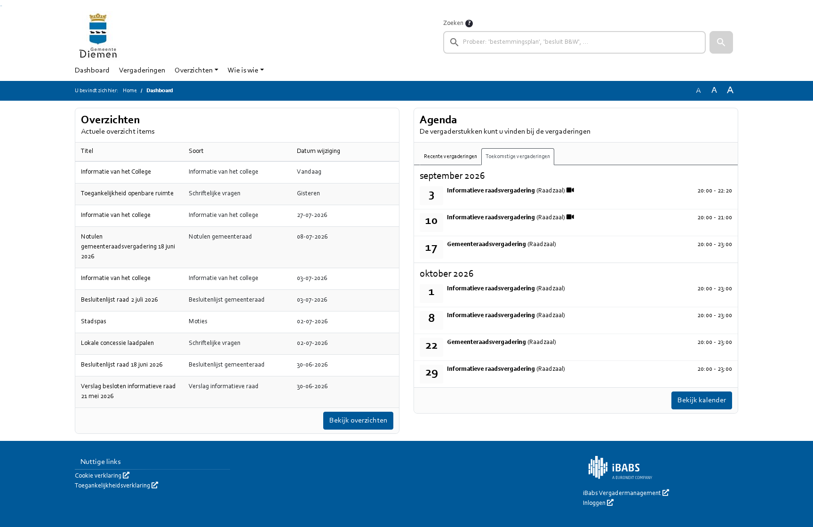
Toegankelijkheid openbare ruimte (127, 194)
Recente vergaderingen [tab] (450, 157)
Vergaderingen (142, 70)
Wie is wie (243, 70)
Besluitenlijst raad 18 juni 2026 (121, 365)
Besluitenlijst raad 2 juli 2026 (119, 300)
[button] (721, 42)
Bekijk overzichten (358, 420)
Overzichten (194, 70)
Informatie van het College (116, 172)
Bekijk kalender (702, 400)
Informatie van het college (116, 215)
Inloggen (598, 503)
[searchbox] (574, 42)
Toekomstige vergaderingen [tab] (518, 157)
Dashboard (92, 70)
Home (130, 91)
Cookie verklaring (102, 476)
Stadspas (93, 322)
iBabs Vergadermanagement (626, 493)
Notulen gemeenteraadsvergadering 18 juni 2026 (128, 247)
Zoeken (453, 23)
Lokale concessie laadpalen (117, 343)
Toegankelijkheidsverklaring (116, 486)
